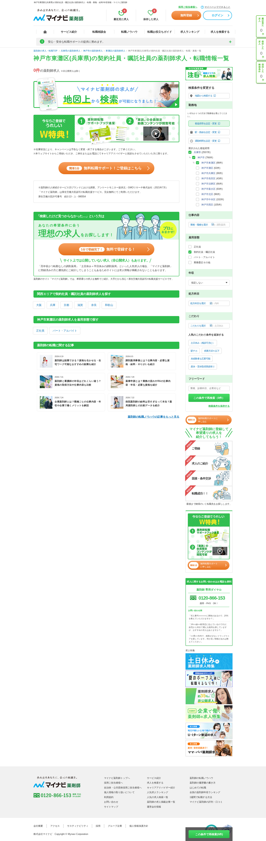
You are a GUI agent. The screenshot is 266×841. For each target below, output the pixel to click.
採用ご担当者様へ (187, 7)
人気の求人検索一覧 (157, 797)
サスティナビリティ (77, 826)
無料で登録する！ (108, 249)
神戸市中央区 (208, 199)
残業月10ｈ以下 (211, 350)
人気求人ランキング (157, 792)
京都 (66, 304)
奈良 (94, 304)
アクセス (55, 826)
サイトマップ (111, 806)
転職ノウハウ (129, 31)
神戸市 (201, 157)
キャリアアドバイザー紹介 (161, 787)
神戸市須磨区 (208, 183)
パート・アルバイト (65, 330)
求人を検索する (220, 31)
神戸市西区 (207, 204)
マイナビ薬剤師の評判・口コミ (206, 802)
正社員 (40, 330)
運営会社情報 (154, 806)
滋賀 (80, 304)
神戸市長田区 (208, 178)
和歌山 (109, 304)
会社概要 (38, 826)
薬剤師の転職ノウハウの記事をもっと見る (153, 416)
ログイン (217, 15)
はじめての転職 (198, 787)
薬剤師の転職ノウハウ (201, 778)
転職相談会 (99, 31)
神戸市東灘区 (208, 162)
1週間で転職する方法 (201, 797)
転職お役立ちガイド (159, 31)
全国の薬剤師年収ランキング (205, 792)
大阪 (39, 304)
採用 (98, 826)
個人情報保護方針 (138, 826)
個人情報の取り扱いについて (119, 792)
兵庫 (52, 304)
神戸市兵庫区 (208, 173)
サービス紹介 (69, 31)
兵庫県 (197, 152)
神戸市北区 (207, 194)
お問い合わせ (111, 802)
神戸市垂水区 (208, 189)
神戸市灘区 (207, 168)
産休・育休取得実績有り (203, 366)
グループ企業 (115, 826)
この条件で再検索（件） (209, 397)
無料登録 (186, 15)
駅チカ (194, 350)
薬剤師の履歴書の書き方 (203, 782)
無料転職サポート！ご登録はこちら (105, 168)
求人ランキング (189, 31)
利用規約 (108, 797)
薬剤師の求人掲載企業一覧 (161, 802)
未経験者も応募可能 (200, 358)
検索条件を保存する (219, 406)
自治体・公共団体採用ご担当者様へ (123, 787)
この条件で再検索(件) (209, 834)
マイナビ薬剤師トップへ (117, 778)
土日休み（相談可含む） (203, 343)
